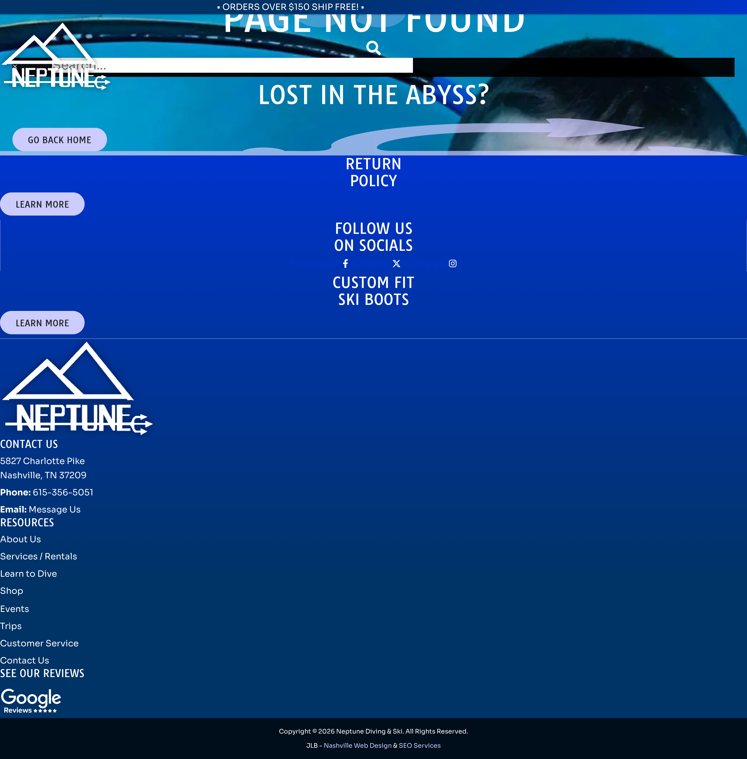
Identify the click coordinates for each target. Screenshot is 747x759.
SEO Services (420, 745)
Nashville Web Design (358, 745)
